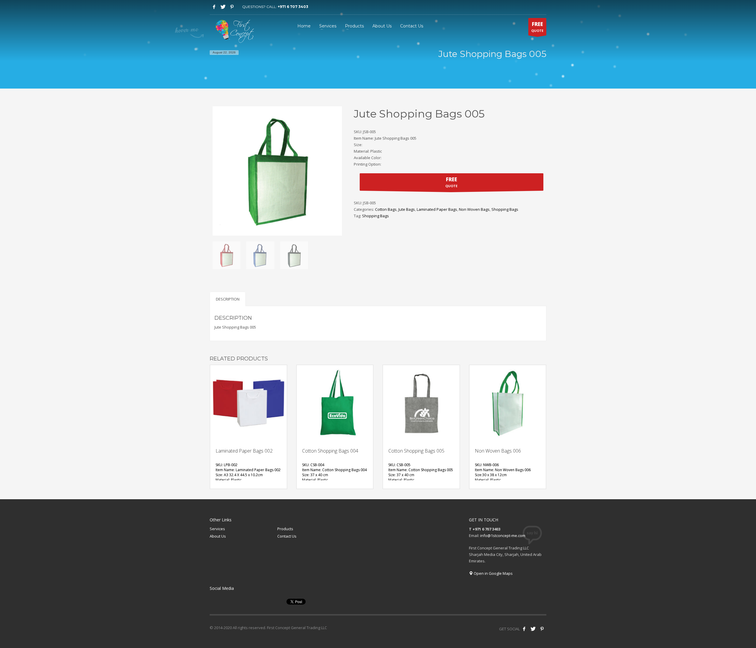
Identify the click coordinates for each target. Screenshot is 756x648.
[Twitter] (223, 6)
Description (227, 299)
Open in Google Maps (493, 573)
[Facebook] (214, 6)
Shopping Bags (504, 209)
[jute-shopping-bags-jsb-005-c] (294, 255)
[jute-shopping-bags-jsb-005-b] (260, 255)
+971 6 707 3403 (293, 6)
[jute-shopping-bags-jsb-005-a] (226, 255)
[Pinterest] (231, 6)
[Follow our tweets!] (533, 628)
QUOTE (537, 27)
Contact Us (286, 536)
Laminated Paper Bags (437, 209)
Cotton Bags (386, 209)
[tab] (228, 299)
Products (285, 528)
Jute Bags (406, 209)
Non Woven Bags (474, 209)
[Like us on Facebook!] (524, 628)
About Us (218, 536)
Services (217, 528)
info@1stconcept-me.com (502, 535)
